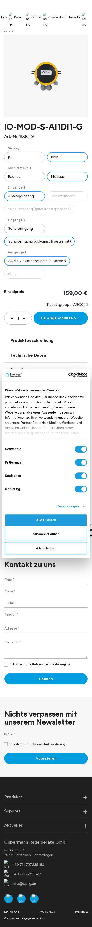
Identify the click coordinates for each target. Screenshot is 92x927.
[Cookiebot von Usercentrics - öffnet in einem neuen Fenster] (68, 375)
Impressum (81, 911)
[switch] (81, 462)
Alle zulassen (46, 520)
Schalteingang (69, 197)
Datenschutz (11, 911)
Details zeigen (68, 506)
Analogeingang (21, 196)
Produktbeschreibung (31, 340)
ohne (26, 274)
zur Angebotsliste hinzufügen (64, 318)
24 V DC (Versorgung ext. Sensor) (37, 260)
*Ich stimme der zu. (39, 664)
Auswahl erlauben (46, 534)
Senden (46, 678)
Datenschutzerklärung (49, 664)
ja (9, 157)
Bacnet (14, 176)
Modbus (58, 176)
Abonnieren (46, 758)
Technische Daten (28, 355)
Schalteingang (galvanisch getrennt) (39, 210)
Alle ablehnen (46, 548)
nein (54, 157)
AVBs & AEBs (47, 911)
